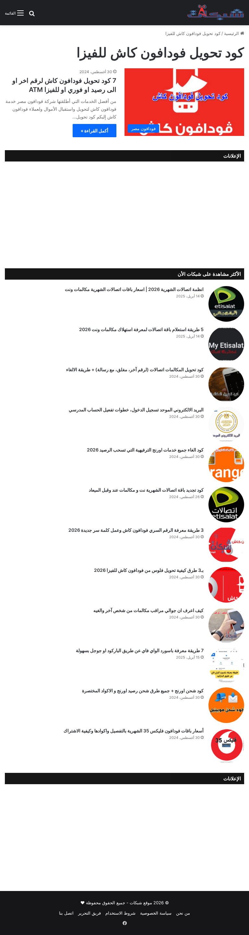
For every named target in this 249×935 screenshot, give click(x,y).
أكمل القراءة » (94, 130)
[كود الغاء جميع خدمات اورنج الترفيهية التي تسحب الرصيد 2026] (226, 464)
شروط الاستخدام (120, 913)
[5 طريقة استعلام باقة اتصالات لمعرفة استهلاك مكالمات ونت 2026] (226, 344)
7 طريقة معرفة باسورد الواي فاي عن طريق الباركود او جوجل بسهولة (140, 650)
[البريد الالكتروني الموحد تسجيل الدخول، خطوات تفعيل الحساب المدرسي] (226, 424)
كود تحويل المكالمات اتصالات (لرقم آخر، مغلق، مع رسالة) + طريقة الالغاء (135, 369)
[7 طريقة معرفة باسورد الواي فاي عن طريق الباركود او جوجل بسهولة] (226, 665)
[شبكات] (215, 13)
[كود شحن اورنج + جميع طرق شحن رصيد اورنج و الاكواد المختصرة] (226, 705)
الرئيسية (232, 33)
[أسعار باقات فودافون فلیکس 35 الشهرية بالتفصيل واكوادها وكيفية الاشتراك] (226, 745)
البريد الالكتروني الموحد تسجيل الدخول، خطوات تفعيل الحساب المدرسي (136, 409)
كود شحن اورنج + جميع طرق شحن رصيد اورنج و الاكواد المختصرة (143, 690)
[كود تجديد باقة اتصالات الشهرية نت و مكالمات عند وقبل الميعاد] (226, 504)
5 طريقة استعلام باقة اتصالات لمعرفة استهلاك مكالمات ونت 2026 (141, 329)
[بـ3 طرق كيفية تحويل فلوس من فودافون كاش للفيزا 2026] (226, 585)
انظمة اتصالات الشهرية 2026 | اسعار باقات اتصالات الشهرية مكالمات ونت (134, 289)
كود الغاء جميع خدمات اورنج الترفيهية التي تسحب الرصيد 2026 (145, 449)
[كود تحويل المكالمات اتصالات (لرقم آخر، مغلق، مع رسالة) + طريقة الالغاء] (226, 384)
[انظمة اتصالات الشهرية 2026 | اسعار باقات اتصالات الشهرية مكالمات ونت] (226, 304)
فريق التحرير (89, 913)
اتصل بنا (66, 913)
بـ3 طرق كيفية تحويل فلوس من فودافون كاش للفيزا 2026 (149, 570)
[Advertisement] (124, 213)
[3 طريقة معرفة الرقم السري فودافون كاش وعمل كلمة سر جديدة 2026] (226, 544)
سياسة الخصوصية (156, 913)
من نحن (183, 913)
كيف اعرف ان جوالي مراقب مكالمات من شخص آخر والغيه (148, 610)
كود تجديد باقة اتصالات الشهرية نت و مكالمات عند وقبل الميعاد (146, 490)
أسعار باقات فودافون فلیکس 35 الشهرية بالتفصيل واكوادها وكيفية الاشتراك (134, 730)
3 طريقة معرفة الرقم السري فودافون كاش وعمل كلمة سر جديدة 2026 (136, 530)
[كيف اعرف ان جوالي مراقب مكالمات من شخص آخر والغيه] (226, 625)
